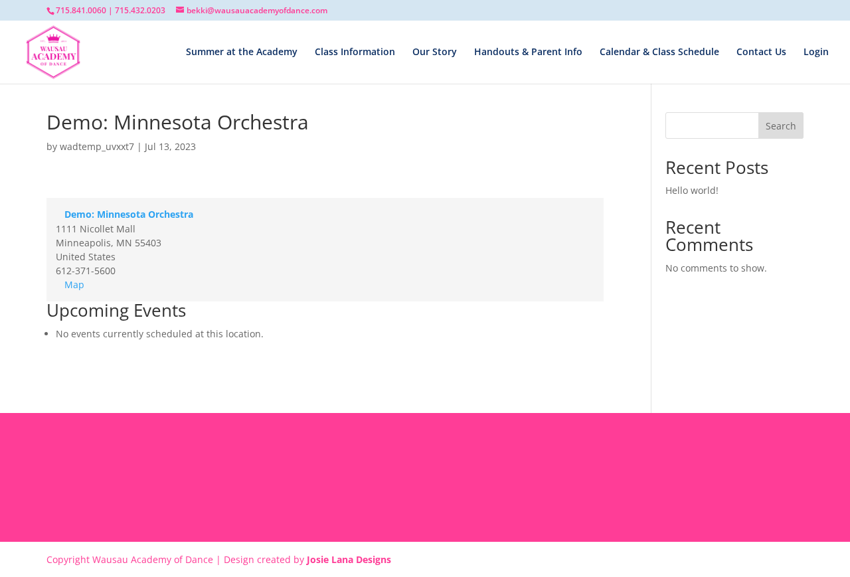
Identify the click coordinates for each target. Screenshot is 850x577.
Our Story (434, 52)
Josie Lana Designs (349, 559)
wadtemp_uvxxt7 (97, 146)
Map (74, 284)
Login (816, 52)
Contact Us (761, 52)
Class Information (355, 52)
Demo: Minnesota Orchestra (128, 214)
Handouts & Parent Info (528, 52)
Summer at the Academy (242, 52)
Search (781, 126)
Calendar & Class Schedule (659, 52)
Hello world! (692, 190)
